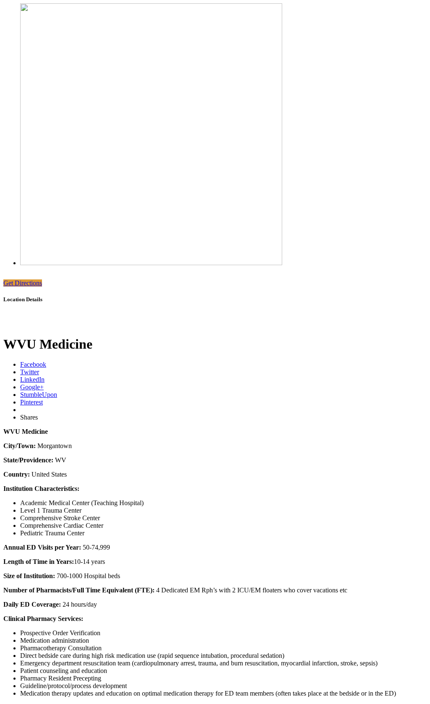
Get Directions (22, 283)
